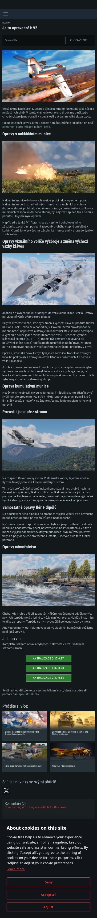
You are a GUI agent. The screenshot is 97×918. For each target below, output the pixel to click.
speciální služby (29, 694)
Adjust (48, 907)
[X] (6, 791)
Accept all (48, 895)
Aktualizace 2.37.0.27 (48, 658)
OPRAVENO (78, 40)
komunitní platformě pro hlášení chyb (26, 127)
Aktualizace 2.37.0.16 (48, 677)
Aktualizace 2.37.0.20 (48, 668)
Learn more (16, 869)
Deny (48, 882)
